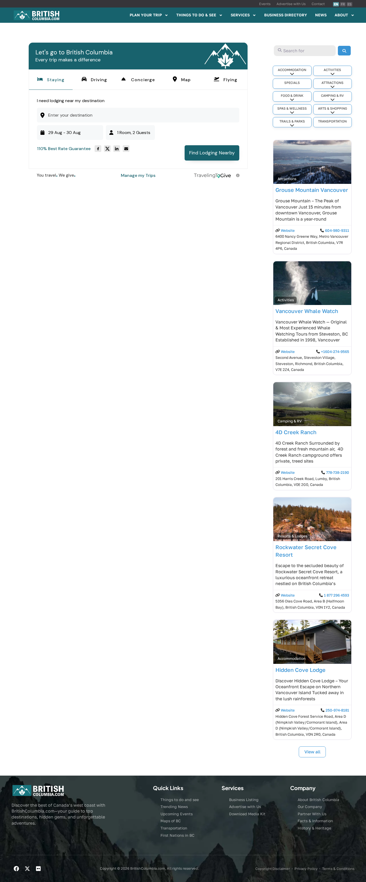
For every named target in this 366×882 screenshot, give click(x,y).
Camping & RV (332, 96)
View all (312, 751)
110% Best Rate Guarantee (64, 148)
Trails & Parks (292, 121)
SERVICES (240, 15)
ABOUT (341, 15)
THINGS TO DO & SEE (196, 15)
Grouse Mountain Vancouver (311, 190)
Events (265, 4)
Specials (292, 83)
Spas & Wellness (292, 108)
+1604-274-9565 (335, 351)
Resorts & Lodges (292, 536)
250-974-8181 (337, 710)
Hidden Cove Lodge (300, 670)
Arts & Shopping (332, 108)
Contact (318, 4)
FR (343, 4)
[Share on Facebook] (98, 148)
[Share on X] (107, 148)
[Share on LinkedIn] (116, 148)
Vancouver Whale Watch (306, 311)
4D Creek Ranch (295, 432)
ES (350, 4)
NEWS (321, 15)
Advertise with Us (291, 4)
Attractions (332, 83)
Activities (332, 70)
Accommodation (292, 70)
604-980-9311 (337, 230)
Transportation (332, 121)
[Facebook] (16, 868)
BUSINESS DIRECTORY (285, 15)
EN (336, 4)
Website (288, 230)
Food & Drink (292, 96)
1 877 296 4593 (336, 595)
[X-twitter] (27, 868)
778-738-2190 (337, 472)
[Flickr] (38, 868)
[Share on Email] (126, 148)
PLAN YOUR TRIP (146, 15)
